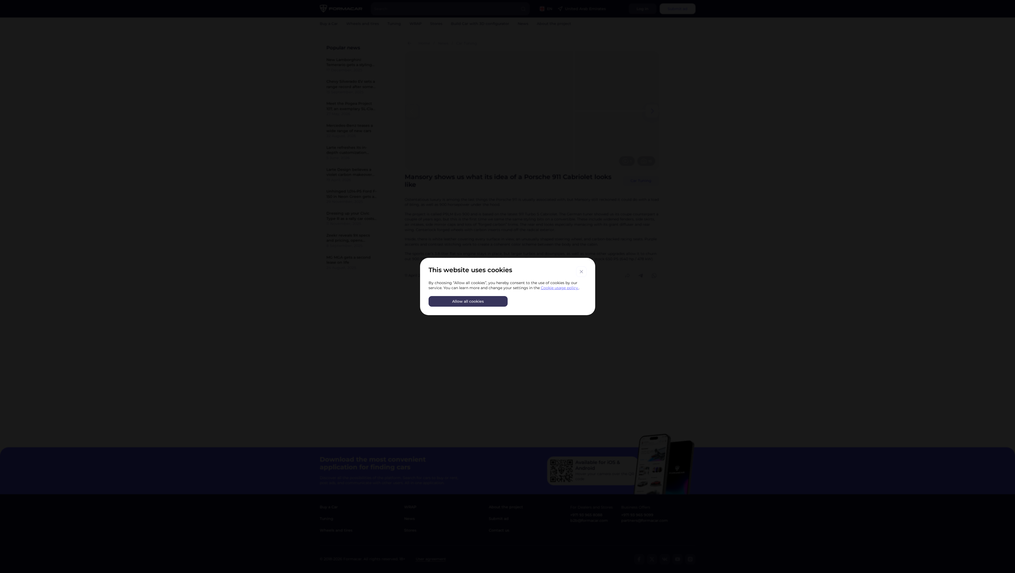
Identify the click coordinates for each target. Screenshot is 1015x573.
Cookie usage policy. (560, 287)
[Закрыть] (581, 271)
